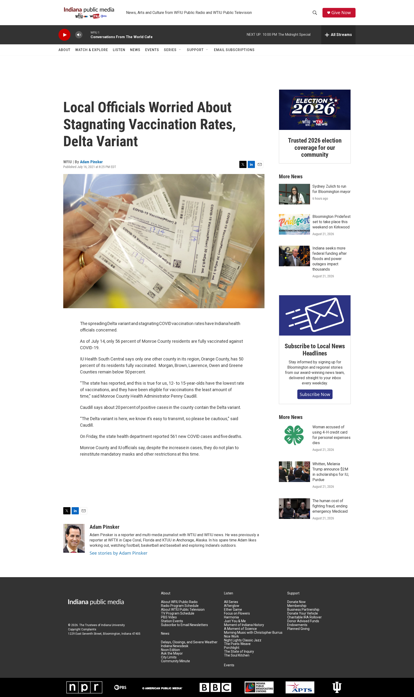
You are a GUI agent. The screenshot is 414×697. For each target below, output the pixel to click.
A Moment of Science (240, 629)
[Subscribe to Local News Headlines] (315, 315)
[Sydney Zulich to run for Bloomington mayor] (294, 194)
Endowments (297, 625)
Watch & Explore (91, 50)
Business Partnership (303, 609)
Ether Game (233, 609)
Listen (119, 50)
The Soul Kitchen (236, 655)
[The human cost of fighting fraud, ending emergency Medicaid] (294, 508)
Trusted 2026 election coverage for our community (315, 147)
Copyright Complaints (82, 629)
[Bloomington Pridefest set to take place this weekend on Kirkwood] (294, 224)
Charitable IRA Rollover (304, 617)
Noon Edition (170, 650)
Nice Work (231, 636)
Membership (296, 606)
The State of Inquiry (239, 651)
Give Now (341, 12)
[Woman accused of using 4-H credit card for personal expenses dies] (294, 434)
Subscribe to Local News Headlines (315, 350)
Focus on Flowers (237, 613)
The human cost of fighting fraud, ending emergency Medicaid (330, 506)
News (135, 50)
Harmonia (231, 617)
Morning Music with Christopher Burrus (253, 632)
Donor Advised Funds (303, 621)
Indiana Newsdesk (174, 646)
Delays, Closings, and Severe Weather (189, 642)
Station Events (172, 621)
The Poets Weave (237, 644)
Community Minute (175, 661)
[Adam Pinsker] (74, 538)
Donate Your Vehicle (302, 613)
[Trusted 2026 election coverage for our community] (315, 110)
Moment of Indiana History (244, 625)
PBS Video (169, 617)
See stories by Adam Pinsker (118, 553)
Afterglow (231, 606)
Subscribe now (315, 394)
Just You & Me (235, 621)
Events (152, 50)
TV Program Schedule (177, 613)
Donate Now (296, 602)
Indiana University (113, 625)
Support (195, 50)
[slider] (86, 34)
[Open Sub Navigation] (180, 50)
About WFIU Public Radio (179, 602)
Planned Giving (298, 629)
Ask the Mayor (172, 653)
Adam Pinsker (91, 161)
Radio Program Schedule (180, 606)
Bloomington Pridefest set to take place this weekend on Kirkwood (331, 221)
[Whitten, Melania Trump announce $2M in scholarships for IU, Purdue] (294, 471)
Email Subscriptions (234, 50)
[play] (64, 35)
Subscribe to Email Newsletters (184, 625)
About (64, 50)
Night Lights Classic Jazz (242, 640)
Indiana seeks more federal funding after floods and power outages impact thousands (329, 259)
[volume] (79, 34)
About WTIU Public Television (183, 609)
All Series (231, 602)
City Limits (169, 657)
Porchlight (231, 648)
